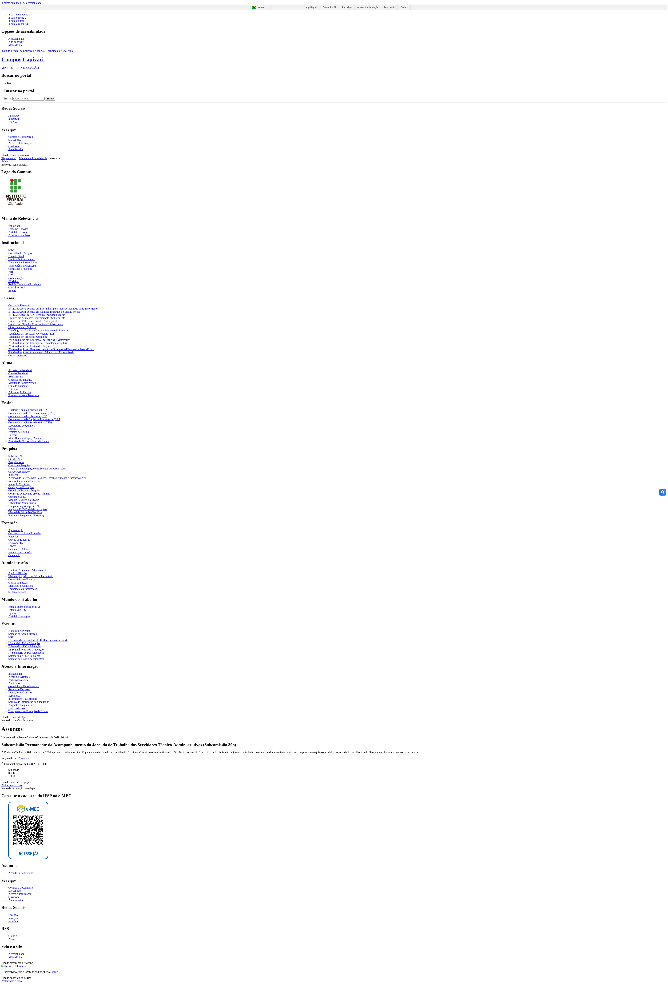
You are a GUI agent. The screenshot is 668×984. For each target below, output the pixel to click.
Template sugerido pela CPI (23, 506)
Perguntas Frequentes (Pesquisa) (26, 515)
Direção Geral (16, 256)
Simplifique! (310, 7)
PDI (10, 271)
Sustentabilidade (17, 592)
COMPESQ (15, 459)
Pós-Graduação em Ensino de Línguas (29, 346)
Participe (347, 7)
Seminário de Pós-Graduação (24, 655)
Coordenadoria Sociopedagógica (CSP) (30, 422)
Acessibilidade (16, 38)
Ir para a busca (17, 20)
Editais (12, 290)
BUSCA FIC (15, 542)
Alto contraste (16, 41)
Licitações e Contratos (20, 585)
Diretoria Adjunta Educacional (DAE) (29, 409)
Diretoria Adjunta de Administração (27, 570)
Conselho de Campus (20, 253)
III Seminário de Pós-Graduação (26, 649)
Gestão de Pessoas (18, 582)
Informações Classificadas (22, 698)
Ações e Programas (19, 676)
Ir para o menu (17, 17)
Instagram (13, 918)
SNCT (12, 637)
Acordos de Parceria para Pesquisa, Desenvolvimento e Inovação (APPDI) (49, 477)
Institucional (15, 673)
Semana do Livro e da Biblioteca (26, 658)
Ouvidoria (13, 146)
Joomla (54, 971)
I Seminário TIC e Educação (24, 643)
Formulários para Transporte (23, 395)
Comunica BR (329, 7)
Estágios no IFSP (17, 609)
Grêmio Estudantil (18, 373)
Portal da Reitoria (17, 232)
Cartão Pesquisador (19, 471)
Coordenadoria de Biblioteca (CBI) (27, 416)
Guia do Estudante (18, 385)
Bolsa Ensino (15, 376)
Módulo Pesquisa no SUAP (23, 499)
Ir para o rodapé (18, 23)
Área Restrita (15, 149)
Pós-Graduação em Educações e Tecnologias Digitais (37, 343)
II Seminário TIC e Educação (24, 646)
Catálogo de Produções (21, 487)
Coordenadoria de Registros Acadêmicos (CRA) (34, 419)
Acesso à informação (367, 7)
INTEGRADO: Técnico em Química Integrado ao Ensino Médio (44, 311)
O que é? (13, 935)
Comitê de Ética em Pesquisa (24, 490)
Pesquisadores (16, 462)
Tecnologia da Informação (22, 588)
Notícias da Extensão (19, 552)
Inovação (13, 474)
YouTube (13, 921)
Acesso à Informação (19, 143)
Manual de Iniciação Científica (25, 512)
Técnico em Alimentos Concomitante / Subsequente (36, 317)
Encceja (12, 434)
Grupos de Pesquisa (19, 465)
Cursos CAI (15, 428)
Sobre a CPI (15, 456)
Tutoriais (13, 389)
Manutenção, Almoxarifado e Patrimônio (30, 576)
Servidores (14, 695)
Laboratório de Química (21, 425)
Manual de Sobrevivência (33, 158)
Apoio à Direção (17, 573)
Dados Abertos (16, 708)
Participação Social (18, 679)
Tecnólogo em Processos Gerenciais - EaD (31, 333)
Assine (12, 939)
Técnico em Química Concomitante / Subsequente (35, 324)
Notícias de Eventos (19, 630)
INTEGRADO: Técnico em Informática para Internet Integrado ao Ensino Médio (53, 308)
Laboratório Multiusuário (22, 502)
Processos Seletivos (19, 235)
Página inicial (8, 158)
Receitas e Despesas (19, 689)
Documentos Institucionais (22, 262)
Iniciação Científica (19, 484)
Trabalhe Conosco (18, 228)
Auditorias (14, 683)
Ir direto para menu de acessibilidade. (21, 2)
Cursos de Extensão (19, 305)
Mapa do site (15, 44)
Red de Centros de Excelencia (24, 284)
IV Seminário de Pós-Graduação (26, 652)
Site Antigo (14, 139)
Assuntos (23, 758)
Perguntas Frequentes (20, 705)
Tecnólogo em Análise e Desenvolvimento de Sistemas (38, 330)
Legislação (389, 7)
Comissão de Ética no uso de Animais (29, 493)
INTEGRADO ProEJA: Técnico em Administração (36, 314)
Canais (404, 7)
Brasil (261, 7)
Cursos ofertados (17, 355)
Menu (5, 161)
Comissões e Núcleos (20, 268)
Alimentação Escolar (19, 392)
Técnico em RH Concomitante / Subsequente (33, 321)
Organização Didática (20, 379)
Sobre (11, 249)
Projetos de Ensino (18, 431)
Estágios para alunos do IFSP (24, 606)
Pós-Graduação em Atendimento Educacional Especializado (41, 352)
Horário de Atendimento (21, 259)
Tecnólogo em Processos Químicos (27, 336)
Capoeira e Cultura (18, 549)
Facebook (13, 914)
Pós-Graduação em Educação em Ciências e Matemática (39, 339)
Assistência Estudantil (20, 370)
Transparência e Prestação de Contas (28, 711)
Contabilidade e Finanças (22, 579)
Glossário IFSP (16, 287)
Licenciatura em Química (22, 327)
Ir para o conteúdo (19, 14)
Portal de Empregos (19, 616)
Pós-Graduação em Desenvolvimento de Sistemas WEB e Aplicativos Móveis (51, 349)
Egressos (13, 613)
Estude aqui (14, 225)
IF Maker (13, 281)
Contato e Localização (20, 136)
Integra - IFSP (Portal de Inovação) (27, 509)
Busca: (8, 98)
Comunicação (15, 278)
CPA (11, 275)
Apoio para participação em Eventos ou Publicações (36, 468)
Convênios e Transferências (23, 686)
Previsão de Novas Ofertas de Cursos (28, 441)
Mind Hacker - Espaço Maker (24, 438)
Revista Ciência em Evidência (24, 481)
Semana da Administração (22, 633)
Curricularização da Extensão (24, 533)
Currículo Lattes (17, 496)
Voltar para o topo (11, 785)
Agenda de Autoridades (21, 872)
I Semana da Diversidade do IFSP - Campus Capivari (37, 640)
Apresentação (15, 530)
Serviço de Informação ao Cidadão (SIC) (30, 701)
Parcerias (13, 536)
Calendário (14, 555)
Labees (12, 545)
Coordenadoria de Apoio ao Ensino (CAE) (31, 413)
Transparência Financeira (22, 265)
